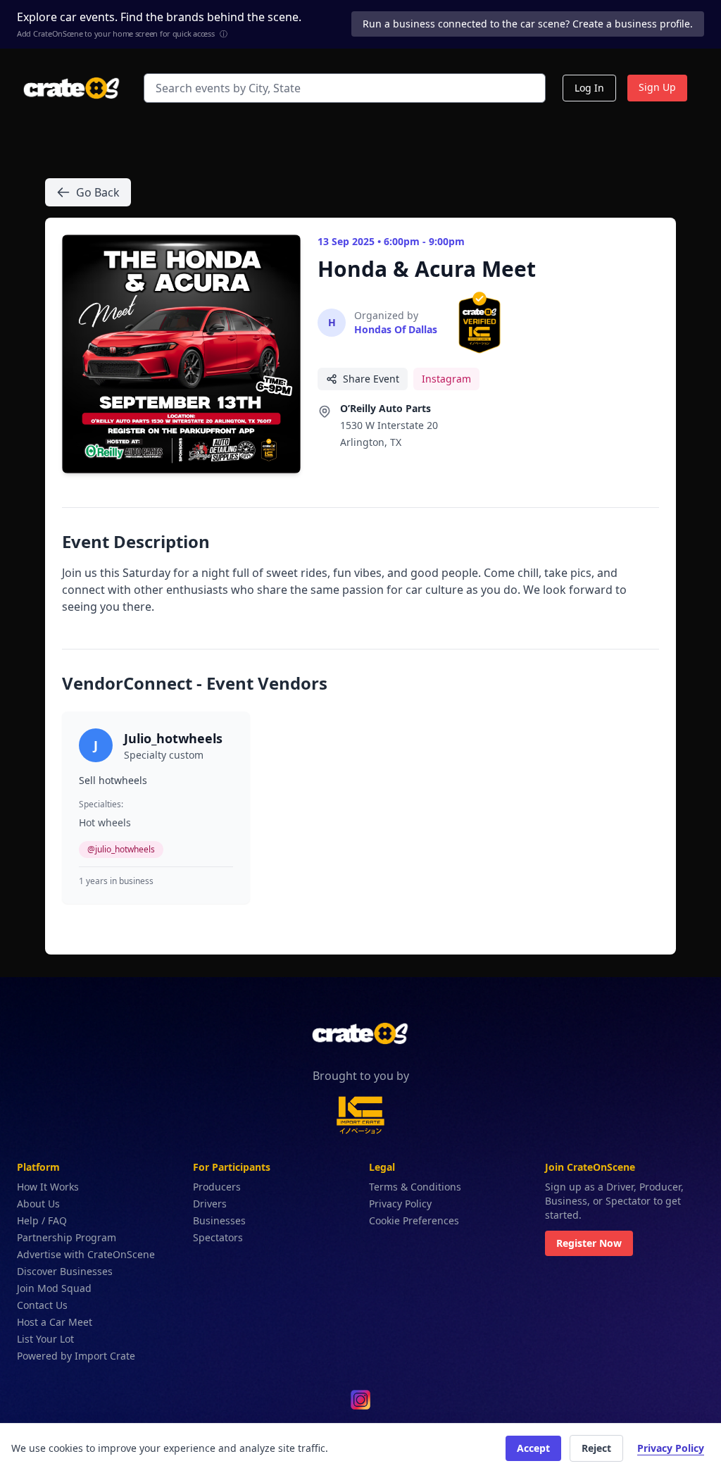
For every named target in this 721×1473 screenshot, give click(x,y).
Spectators (218, 1237)
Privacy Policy (400, 1203)
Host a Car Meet (54, 1322)
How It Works (48, 1186)
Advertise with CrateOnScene (86, 1254)
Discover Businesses (65, 1271)
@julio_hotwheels (121, 849)
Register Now (589, 1243)
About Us (38, 1203)
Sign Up (657, 87)
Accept (533, 1448)
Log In (589, 87)
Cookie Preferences (414, 1220)
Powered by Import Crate (76, 1355)
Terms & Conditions (415, 1186)
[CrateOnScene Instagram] (360, 1400)
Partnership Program (66, 1237)
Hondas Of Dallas (395, 329)
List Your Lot (45, 1338)
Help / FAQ (42, 1220)
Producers (217, 1186)
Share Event (371, 378)
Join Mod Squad (54, 1288)
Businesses (219, 1220)
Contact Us (42, 1305)
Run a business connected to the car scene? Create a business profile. (528, 23)
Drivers (210, 1203)
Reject (596, 1448)
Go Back (98, 192)
